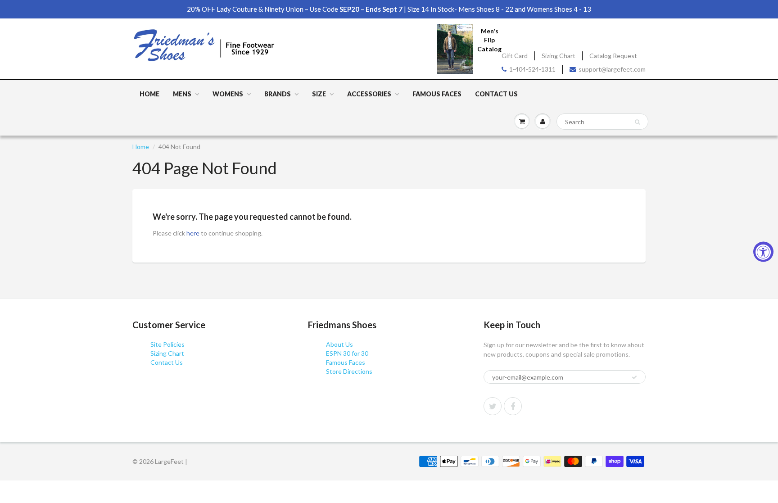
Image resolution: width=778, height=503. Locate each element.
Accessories (369, 94)
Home (149, 94)
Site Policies (167, 344)
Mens (182, 94)
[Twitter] (493, 406)
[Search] (637, 122)
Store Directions (349, 371)
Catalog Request (613, 55)
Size (319, 94)
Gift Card (515, 55)
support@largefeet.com (612, 69)
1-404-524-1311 (532, 69)
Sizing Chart (558, 55)
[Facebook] (513, 406)
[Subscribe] (634, 377)
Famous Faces (436, 94)
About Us (339, 344)
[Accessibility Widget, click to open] (763, 251)
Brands (277, 94)
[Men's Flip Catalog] (455, 48)
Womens (228, 94)
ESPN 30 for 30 (347, 353)
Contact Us (496, 94)
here (192, 233)
